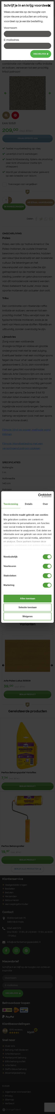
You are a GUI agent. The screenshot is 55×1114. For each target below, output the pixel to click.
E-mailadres (11, 40)
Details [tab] (28, 504)
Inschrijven (39, 54)
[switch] (47, 566)
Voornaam (10, 28)
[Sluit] (49, 5)
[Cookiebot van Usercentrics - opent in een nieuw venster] (38, 495)
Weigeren (27, 616)
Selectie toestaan (27, 607)
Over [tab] (45, 504)
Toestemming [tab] (11, 504)
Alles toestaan (27, 598)
